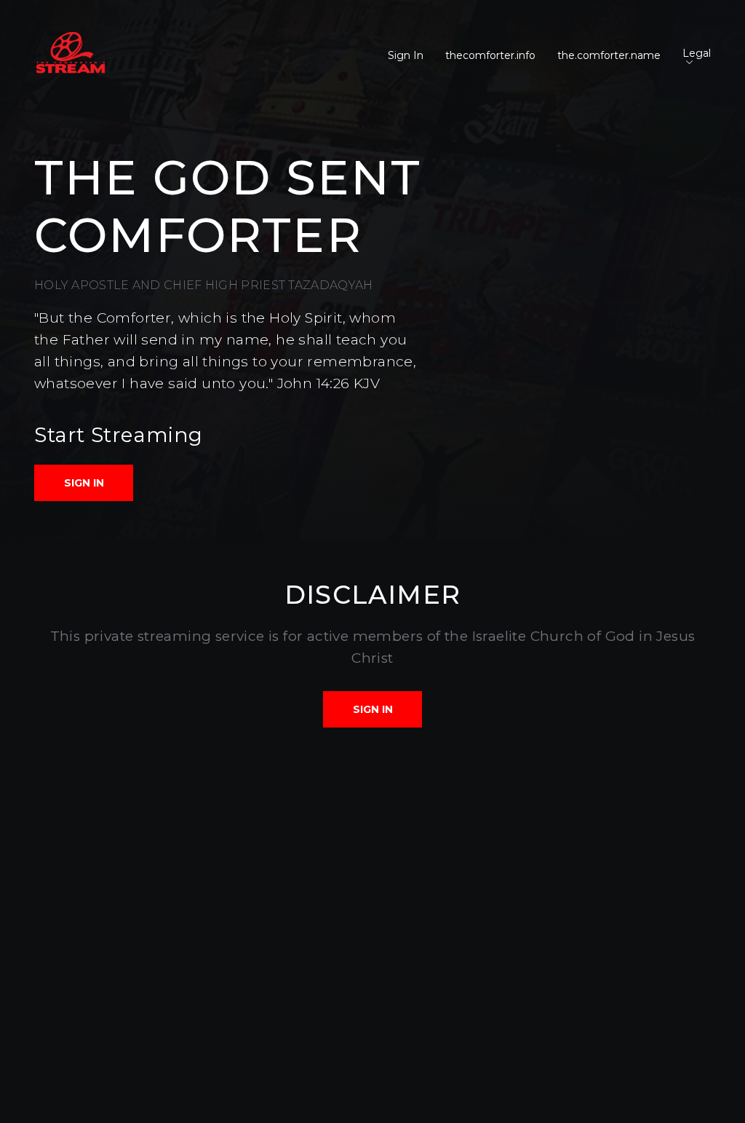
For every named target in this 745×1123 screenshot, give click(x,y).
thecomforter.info (490, 55)
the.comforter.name (609, 55)
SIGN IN (84, 482)
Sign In (405, 55)
